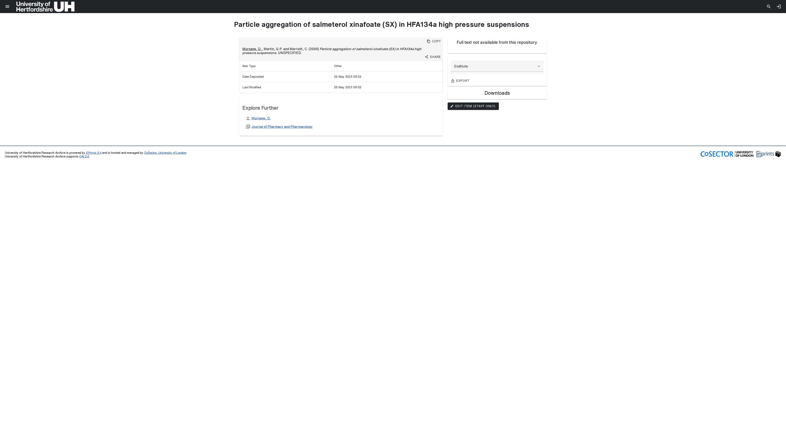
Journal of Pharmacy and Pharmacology (282, 126)
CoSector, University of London (165, 152)
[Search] (769, 6)
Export (463, 80)
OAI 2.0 (84, 156)
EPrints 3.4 (93, 152)
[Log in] (779, 6)
